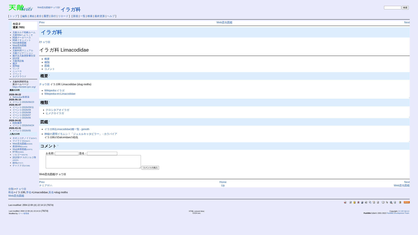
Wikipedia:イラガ (54, 90)
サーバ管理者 (23, 213)
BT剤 (18, 151)
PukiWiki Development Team (398, 213)
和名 (11, 192)
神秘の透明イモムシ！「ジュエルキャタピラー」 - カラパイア (80, 134)
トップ (13, 16)
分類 (11, 189)
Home (222, 182)
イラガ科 (71, 9)
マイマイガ (21, 141)
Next (407, 22)
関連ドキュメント (22, 40)
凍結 (31, 16)
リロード (63, 16)
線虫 (18, 162)
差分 (39, 16)
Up (223, 185)
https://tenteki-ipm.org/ (24, 87)
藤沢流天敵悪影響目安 (24, 55)
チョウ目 (55, 7)
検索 (90, 16)
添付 (53, 16)
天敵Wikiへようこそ (23, 35)
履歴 (46, 16)
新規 (75, 16)
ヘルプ (111, 16)
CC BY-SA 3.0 (403, 211)
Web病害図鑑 (19, 42)
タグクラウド (19, 76)
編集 (24, 16)
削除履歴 (17, 123)
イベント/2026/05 (22, 130)
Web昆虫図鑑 (43, 7)
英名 (51, 192)
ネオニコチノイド (25, 138)
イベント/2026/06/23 (23, 102)
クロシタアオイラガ (57, 110)
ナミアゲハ (45, 185)
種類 (47, 62)
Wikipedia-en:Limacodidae (59, 93)
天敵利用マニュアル (23, 50)
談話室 (16, 58)
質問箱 (16, 66)
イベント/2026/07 (22, 115)
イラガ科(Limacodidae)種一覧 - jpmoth (66, 129)
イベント (17, 73)
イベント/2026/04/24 (23, 125)
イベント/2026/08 (22, 112)
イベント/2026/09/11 (23, 107)
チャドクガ (21, 165)
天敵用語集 (18, 61)
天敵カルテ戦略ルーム (24, 32)
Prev (42, 22)
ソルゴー (20, 154)
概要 (47, 58)
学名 (28, 192)
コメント (49, 69)
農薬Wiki (17, 48)
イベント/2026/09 (22, 110)
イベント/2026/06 (22, 117)
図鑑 (47, 65)
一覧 (82, 16)
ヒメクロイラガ (55, 113)
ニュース (17, 71)
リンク (16, 68)
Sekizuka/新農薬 (21, 97)
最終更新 (100, 16)
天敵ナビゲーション (23, 53)
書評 (15, 63)
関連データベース (22, 37)
